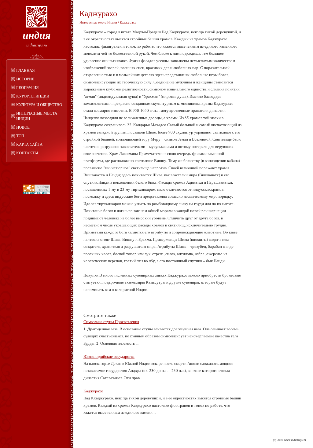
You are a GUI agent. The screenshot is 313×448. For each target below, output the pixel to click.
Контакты (27, 153)
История (25, 79)
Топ (20, 135)
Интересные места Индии (36, 115)
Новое (23, 127)
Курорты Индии (32, 96)
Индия (37, 35)
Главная (25, 70)
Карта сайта (29, 144)
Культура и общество (39, 104)
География (27, 87)
